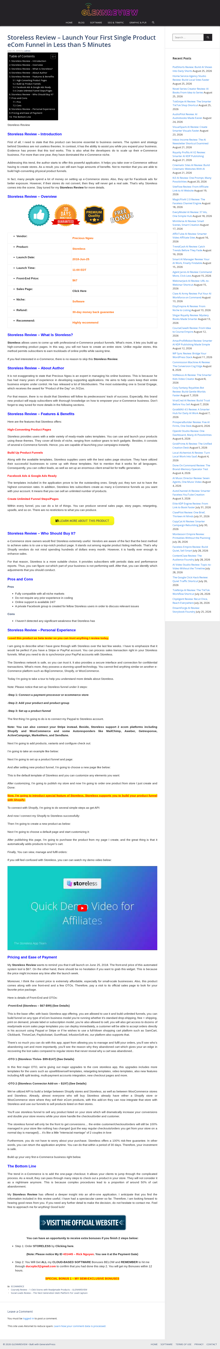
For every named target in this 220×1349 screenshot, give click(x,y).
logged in (28, 1318)
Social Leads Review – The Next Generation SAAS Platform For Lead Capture (49, 1293)
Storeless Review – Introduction (28, 60)
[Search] (208, 37)
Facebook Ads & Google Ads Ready (33, 87)
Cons (18, 105)
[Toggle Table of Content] (51, 56)
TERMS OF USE (183, 1344)
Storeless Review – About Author (29, 72)
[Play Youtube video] (82, 908)
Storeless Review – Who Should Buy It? (32, 94)
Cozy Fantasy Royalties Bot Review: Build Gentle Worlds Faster (189, 391)
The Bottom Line (22, 116)
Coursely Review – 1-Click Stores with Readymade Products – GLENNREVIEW (49, 1289)
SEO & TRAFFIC (116, 22)
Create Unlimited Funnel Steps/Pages (34, 90)
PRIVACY (199, 1344)
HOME (69, 22)
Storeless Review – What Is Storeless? (32, 68)
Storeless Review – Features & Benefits (32, 76)
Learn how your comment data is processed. (80, 1326)
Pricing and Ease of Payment (26, 112)
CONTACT (212, 1344)
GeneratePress (47, 1344)
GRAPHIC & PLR (137, 22)
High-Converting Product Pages (31, 80)
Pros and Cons (19, 98)
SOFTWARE (96, 22)
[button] (153, 22)
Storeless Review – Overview (27, 64)
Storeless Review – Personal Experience (33, 108)
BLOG (81, 22)
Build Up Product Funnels (28, 83)
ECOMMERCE (17, 1286)
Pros (18, 101)
